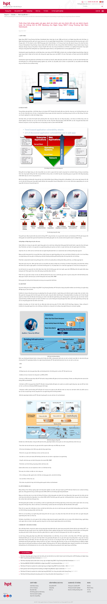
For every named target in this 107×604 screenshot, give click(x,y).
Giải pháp (29, 11)
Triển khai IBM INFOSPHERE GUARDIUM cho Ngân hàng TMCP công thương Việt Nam (44, 563)
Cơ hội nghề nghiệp (57, 11)
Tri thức (46, 11)
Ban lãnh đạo (33, 589)
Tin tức (89, 589)
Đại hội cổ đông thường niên (75, 589)
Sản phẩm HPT (18, 11)
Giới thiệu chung (34, 585)
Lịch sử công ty (34, 587)
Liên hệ (98, 11)
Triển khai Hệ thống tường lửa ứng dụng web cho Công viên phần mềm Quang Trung (44, 574)
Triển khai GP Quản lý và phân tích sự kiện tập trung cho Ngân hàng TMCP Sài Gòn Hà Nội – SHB (47, 566)
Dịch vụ (38, 11)
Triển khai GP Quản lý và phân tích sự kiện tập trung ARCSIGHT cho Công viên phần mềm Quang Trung (48, 571)
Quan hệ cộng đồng (35, 596)
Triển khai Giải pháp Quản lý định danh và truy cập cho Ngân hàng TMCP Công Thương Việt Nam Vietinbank (50, 560)
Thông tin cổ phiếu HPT (74, 585)
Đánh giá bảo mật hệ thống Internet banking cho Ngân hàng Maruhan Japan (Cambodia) (45, 568)
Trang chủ (8, 11)
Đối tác (89, 585)
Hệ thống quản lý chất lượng (37, 592)
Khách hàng (90, 587)
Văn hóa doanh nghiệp (36, 594)
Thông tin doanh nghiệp (74, 587)
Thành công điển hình (23, 14)
